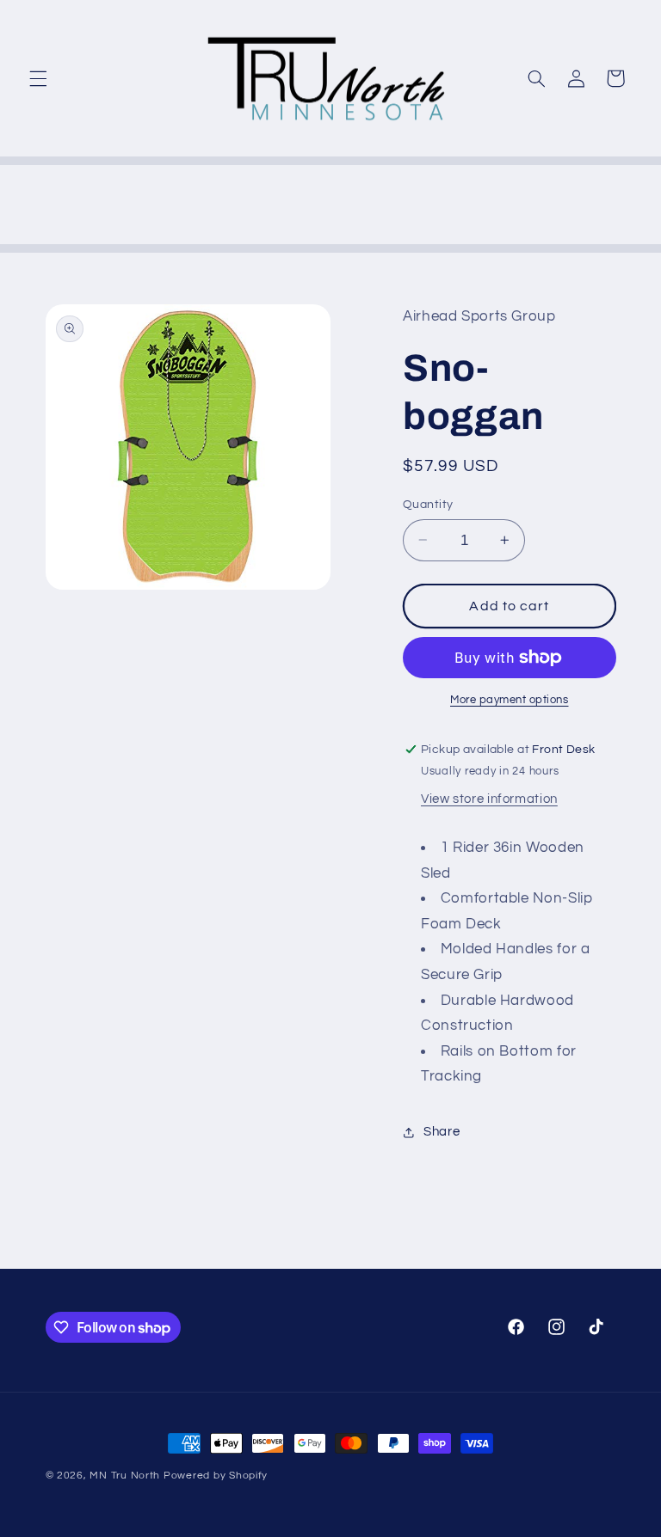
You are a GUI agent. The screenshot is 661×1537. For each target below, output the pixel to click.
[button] (38, 78)
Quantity (428, 505)
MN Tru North (125, 1475)
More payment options (509, 700)
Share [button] (441, 1131)
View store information (489, 799)
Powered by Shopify (216, 1475)
